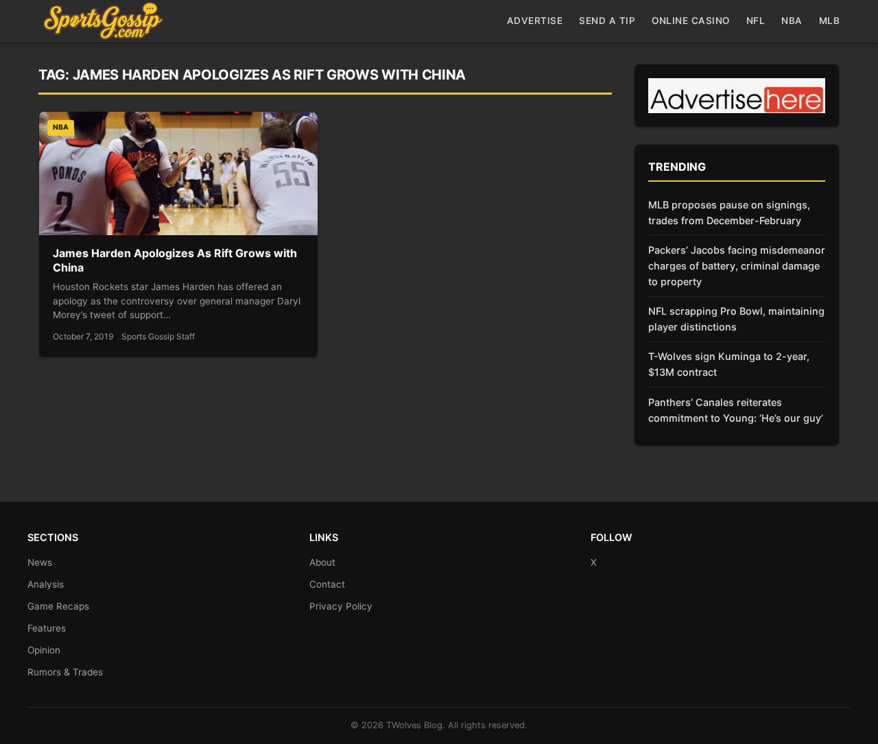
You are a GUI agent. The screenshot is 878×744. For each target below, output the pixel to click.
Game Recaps (58, 606)
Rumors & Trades (65, 672)
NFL (756, 20)
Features (46, 628)
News (39, 562)
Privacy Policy (340, 606)
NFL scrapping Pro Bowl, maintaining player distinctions (736, 319)
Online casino (691, 20)
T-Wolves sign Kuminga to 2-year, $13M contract (728, 364)
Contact (327, 584)
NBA (792, 20)
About (322, 562)
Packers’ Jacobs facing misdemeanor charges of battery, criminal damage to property (736, 265)
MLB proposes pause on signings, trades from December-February (729, 212)
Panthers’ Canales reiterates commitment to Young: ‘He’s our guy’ (735, 410)
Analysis (45, 584)
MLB (829, 20)
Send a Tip (607, 20)
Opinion (43, 650)
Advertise (535, 20)
